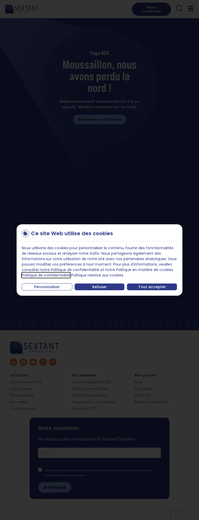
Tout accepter (152, 286)
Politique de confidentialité (46, 275)
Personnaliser (47, 286)
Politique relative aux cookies (97, 275)
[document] (99, 260)
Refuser (99, 286)
